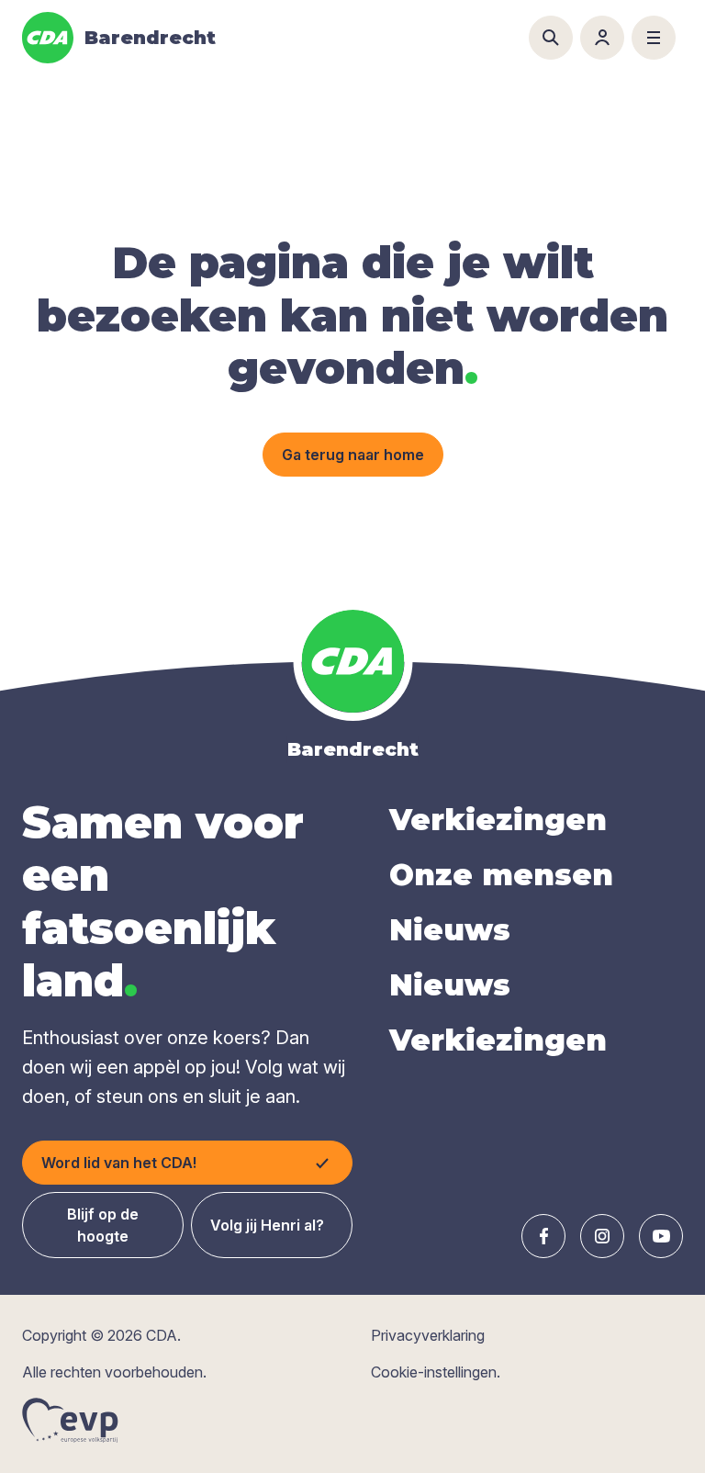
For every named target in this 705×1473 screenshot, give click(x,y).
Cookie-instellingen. (435, 1372)
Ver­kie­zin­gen (498, 820)
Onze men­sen (501, 875)
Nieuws (449, 930)
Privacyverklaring (428, 1335)
